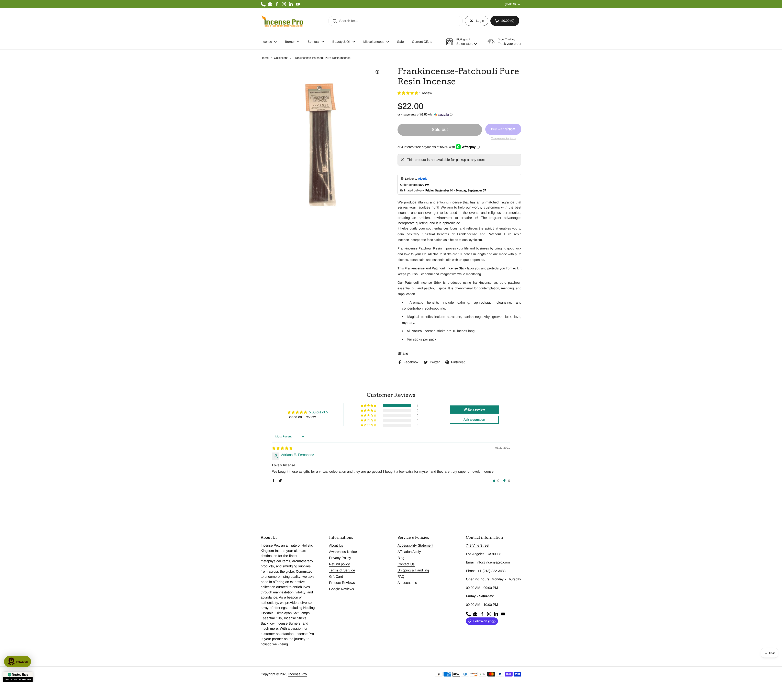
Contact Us (406, 564)
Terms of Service (342, 570)
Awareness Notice (343, 552)
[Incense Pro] (282, 21)
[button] (504, 21)
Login (480, 20)
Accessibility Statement (415, 545)
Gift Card (336, 577)
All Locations (407, 583)
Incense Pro (297, 674)
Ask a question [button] (474, 419)
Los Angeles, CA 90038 (483, 554)
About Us (336, 545)
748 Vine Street (477, 545)
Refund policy (339, 564)
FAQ (401, 577)
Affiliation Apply (409, 552)
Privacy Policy (340, 558)
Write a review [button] (474, 409)
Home (265, 57)
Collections (281, 57)
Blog (401, 558)
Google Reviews (341, 589)
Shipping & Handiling (413, 570)
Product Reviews (342, 583)
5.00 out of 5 (318, 412)
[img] (282, 448)
